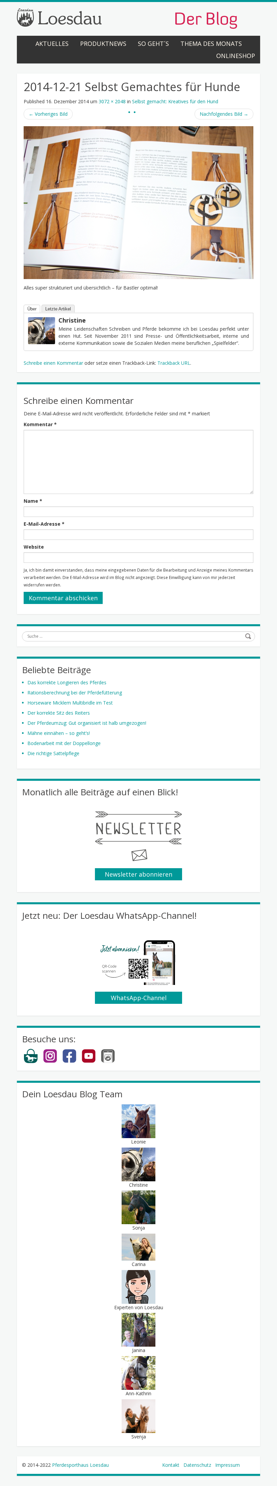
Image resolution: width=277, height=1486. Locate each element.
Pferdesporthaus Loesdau (80, 1465)
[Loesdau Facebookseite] (69, 1061)
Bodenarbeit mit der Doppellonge (64, 743)
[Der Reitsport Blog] (127, 18)
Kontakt (170, 1465)
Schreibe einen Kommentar (53, 363)
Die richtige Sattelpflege (53, 753)
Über (31, 308)
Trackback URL (173, 363)
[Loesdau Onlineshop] (31, 1061)
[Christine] (41, 330)
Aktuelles (52, 43)
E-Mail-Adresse (44, 524)
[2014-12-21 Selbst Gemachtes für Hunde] (138, 202)
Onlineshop (235, 56)
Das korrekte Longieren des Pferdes (66, 682)
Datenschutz (197, 1465)
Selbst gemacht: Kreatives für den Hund (175, 101)
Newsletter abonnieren (138, 874)
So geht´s (153, 43)
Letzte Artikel (58, 308)
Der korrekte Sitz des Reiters (58, 713)
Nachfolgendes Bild (224, 114)
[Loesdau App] (108, 1061)
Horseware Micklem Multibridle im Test (70, 702)
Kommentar (40, 424)
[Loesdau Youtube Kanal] (88, 1061)
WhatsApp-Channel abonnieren (139, 999)
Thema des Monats (211, 43)
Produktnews (103, 43)
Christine (72, 320)
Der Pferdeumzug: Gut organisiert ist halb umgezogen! (86, 723)
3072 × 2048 (112, 101)
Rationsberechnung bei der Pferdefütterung (74, 692)
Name (33, 501)
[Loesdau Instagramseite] (50, 1061)
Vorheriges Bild (48, 114)
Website (34, 547)
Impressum (227, 1465)
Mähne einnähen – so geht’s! (58, 733)
